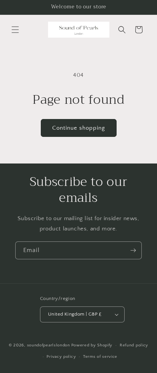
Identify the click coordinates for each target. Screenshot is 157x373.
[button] (15, 29)
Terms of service (100, 356)
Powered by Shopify (92, 345)
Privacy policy (61, 356)
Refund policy (134, 345)
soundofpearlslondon (48, 345)
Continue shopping (78, 128)
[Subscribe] (133, 250)
